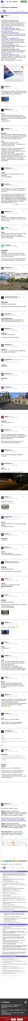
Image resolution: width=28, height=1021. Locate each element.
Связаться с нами (5, 1010)
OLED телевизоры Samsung (8, 909)
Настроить (20, 1019)
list (19, 842)
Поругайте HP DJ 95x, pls (7, 966)
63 (20, 11)
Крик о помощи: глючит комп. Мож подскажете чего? (12, 961)
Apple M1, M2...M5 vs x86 (7, 892)
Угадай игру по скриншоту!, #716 (10, 38)
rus (8, 845)
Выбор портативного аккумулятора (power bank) (12, 906)
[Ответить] (23, 15)
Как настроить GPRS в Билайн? (8, 959)
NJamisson (7, 109)
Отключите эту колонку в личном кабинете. (9, 975)
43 (13, 11)
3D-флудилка (5, 877)
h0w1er (6, 416)
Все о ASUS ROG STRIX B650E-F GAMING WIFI (12, 916)
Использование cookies (6, 1012)
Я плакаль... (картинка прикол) (8, 904)
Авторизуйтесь (4, 864)
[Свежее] (7, 2)
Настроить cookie (16, 1012)
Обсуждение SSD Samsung (8, 887)
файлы (14, 845)
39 (6, 11)
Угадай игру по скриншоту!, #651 (10, 21)
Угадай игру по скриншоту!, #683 (10, 28)
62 (18, 11)
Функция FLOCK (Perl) (6, 962)
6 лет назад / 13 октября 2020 (11, 388)
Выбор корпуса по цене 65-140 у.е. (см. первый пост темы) (14, 899)
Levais (6, 227)
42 (11, 11)
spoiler (3, 842)
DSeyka (6, 622)
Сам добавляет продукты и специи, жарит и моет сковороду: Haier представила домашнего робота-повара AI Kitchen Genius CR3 (15, 949)
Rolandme (7, 245)
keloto (7, 86)
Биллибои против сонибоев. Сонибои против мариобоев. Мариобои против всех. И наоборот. (14, 889)
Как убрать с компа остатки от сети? (9, 958)
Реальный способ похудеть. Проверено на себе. (12, 896)
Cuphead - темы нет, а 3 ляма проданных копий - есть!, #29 (13, 820)
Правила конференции (15, 1010)
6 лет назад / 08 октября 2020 (11, 246)
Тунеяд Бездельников (11, 297)
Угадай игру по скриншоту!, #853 (10, 54)
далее (23, 11)
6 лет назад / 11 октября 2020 (11, 269)
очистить (18, 845)
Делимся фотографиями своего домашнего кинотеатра (13, 907)
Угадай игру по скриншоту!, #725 (10, 45)
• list (16, 842)
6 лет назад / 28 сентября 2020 (11, 229)
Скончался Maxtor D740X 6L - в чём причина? (11, 970)
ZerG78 (6, 497)
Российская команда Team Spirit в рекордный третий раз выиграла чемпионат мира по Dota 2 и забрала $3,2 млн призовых (13, 938)
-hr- (6, 845)
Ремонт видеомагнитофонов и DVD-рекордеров (12, 898)
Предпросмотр (18, 864)
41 (9, 11)
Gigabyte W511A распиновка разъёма (11, 922)
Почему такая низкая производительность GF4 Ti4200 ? (13, 968)
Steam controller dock (8, 920)
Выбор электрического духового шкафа (10, 883)
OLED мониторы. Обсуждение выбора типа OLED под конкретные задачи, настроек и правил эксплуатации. (14, 914)
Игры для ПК (3, 5)
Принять (13, 1019)
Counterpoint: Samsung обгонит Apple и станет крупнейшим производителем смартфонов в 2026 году (14, 941)
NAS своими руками (6, 895)
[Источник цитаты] (24, 115)
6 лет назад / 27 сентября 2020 (11, 17)
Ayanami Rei (8, 359)
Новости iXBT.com (4, 924)
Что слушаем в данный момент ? (9, 881)
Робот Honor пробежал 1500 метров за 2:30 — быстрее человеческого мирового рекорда (13, 943)
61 (16, 11)
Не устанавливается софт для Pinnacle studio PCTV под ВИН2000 (14, 964)
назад (2, 11)
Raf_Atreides (8, 731)
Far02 (6, 15)
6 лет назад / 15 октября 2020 (11, 624)
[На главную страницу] (2, 1)
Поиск (21, 1010)
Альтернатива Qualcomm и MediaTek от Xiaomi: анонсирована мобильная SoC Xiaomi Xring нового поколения (14, 935)
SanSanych (7, 267)
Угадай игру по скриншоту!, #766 (10, 49)
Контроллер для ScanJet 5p (7, 973)
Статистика (3, 1011)
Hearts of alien (17, 738)
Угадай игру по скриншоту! (9, 7)
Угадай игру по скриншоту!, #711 (10, 32)
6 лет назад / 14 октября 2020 (11, 498)
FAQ (25, 1010)
